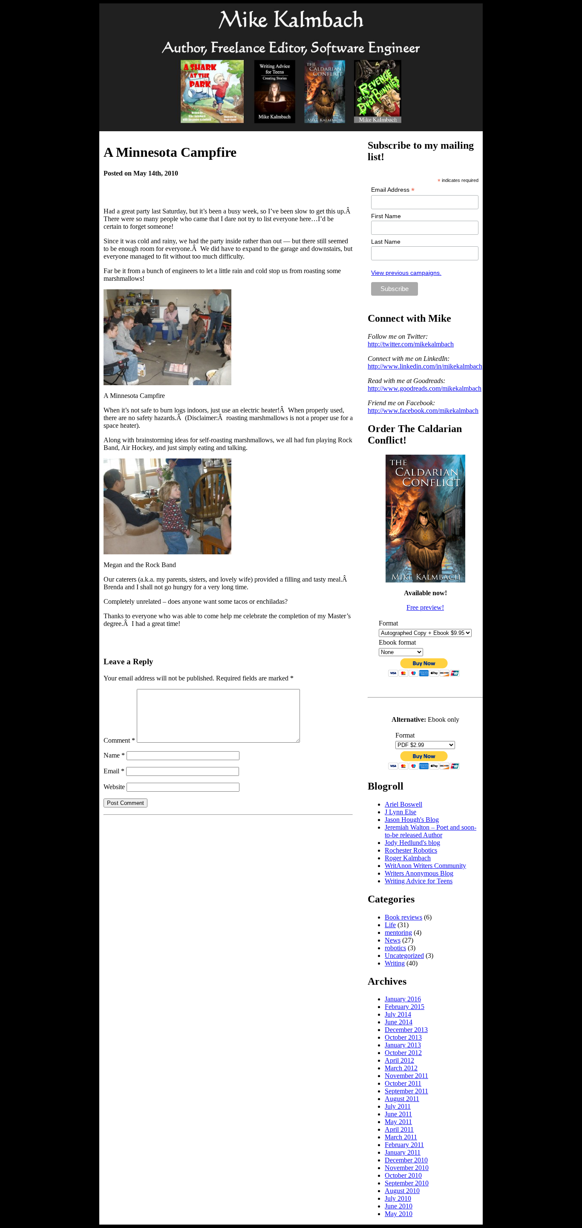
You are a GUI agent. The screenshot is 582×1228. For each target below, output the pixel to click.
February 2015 (404, 1006)
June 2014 (398, 1022)
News (392, 940)
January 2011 (403, 1152)
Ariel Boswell (403, 804)
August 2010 (402, 1190)
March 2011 (401, 1137)
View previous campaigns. (406, 272)
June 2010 (398, 1206)
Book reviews (403, 917)
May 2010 (398, 1213)
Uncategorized (404, 955)
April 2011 (399, 1129)
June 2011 (398, 1114)
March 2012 (401, 1068)
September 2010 (407, 1183)
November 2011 (406, 1075)
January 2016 (403, 999)
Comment (119, 740)
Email (114, 771)
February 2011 (404, 1144)
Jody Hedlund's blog (412, 842)
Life (390, 924)
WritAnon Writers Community (425, 865)
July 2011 (398, 1106)
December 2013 (406, 1029)
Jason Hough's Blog (412, 819)
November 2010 (407, 1167)
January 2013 (403, 1045)
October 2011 (403, 1083)
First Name (386, 216)
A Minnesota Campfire (170, 152)
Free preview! (425, 607)
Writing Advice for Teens (418, 881)
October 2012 (403, 1052)
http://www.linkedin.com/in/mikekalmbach (425, 366)
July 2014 (398, 1014)
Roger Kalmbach (408, 858)
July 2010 (398, 1198)
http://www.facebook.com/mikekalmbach (423, 410)
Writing (395, 963)
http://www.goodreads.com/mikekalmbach (424, 388)
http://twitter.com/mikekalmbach (411, 344)
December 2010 (406, 1160)
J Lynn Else (400, 812)
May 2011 (398, 1121)
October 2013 (403, 1037)
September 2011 (406, 1091)
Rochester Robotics (411, 850)
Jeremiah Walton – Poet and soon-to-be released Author (430, 831)
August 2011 (402, 1098)
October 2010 (403, 1175)
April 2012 (399, 1060)
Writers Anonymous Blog (419, 873)
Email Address (393, 190)
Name (114, 755)
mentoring (398, 932)
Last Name (385, 241)
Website (114, 786)
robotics (395, 947)
